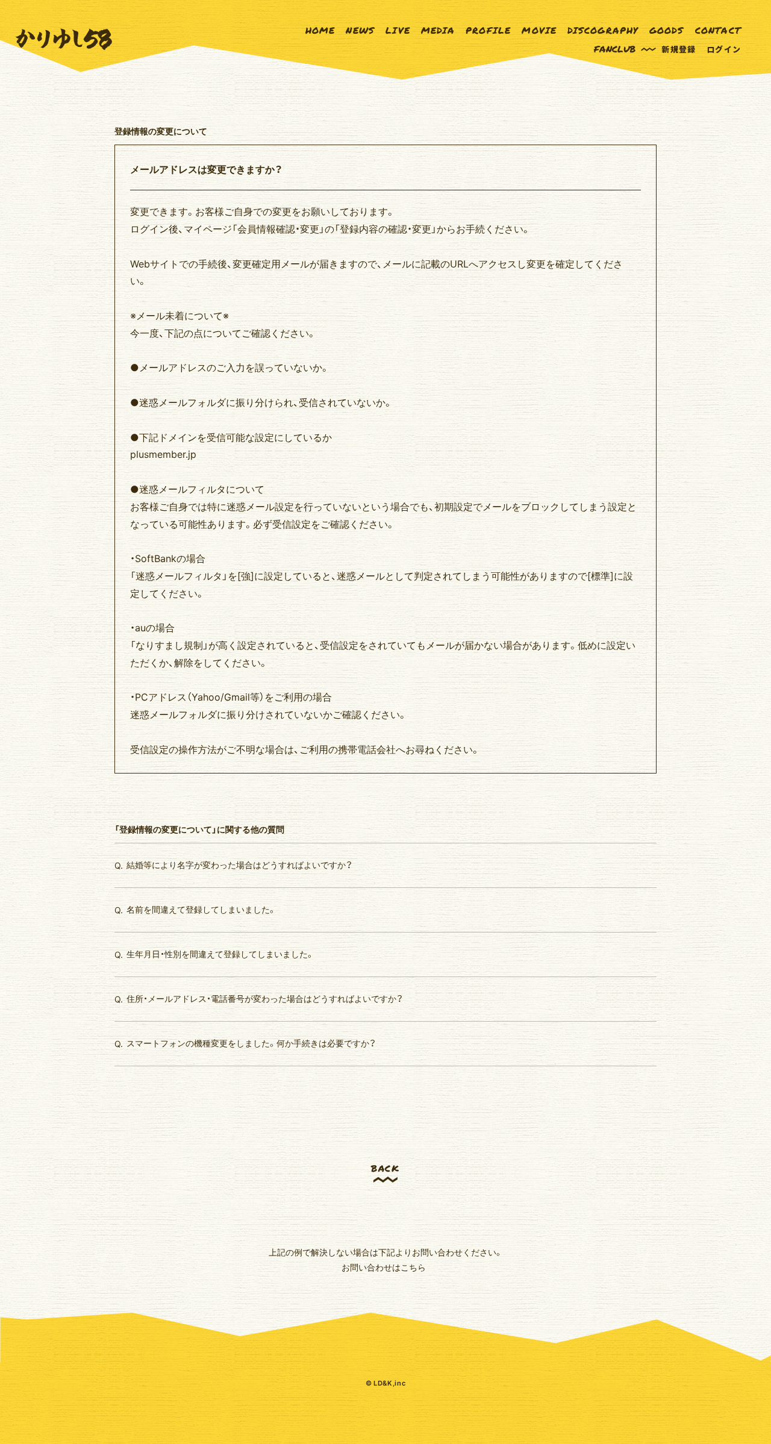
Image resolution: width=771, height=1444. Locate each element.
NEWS (360, 30)
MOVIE (539, 30)
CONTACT (718, 30)
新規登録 (678, 49)
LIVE (398, 30)
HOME (320, 30)
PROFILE (488, 30)
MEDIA (438, 30)
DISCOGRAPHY (602, 30)
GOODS (666, 30)
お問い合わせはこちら (384, 1267)
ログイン (724, 49)
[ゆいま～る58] (64, 39)
